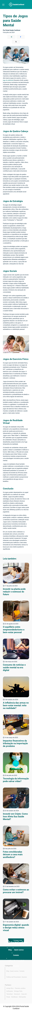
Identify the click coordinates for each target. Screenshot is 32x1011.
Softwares (9, 991)
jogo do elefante (8, 80)
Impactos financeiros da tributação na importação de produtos (15, 743)
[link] (16, 942)
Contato (16, 955)
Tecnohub (9, 994)
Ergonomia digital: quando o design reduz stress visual (16, 928)
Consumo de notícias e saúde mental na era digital (14, 667)
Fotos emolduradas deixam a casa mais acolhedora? (13, 854)
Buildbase (14, 997)
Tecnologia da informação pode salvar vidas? (16, 780)
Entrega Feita (18, 991)
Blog (10, 950)
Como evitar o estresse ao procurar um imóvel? (16, 891)
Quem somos (19, 950)
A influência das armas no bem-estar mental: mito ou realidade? (16, 705)
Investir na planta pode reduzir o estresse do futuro (14, 592)
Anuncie (24, 977)
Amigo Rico (10, 988)
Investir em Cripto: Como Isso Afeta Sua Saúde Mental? (15, 817)
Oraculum (17, 994)
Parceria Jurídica (20, 988)
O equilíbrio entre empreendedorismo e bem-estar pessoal (13, 630)
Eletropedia (22, 997)
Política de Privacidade (13, 977)
